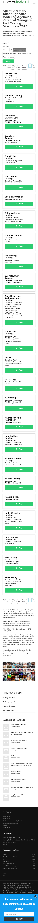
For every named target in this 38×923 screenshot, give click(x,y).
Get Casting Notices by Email (12, 821)
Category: (6, 50)
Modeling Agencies (9, 53)
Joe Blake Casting (14, 197)
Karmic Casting (12, 479)
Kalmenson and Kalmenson (13, 419)
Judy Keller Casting (10, 332)
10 (13, 602)
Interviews (6, 861)
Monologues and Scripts (11, 857)
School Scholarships (9, 842)
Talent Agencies (8, 57)
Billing (4, 873)
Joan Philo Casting (10, 157)
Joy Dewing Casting (11, 256)
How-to (5, 859)
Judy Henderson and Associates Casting (13, 298)
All (11, 50)
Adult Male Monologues (10, 866)
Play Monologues (8, 863)
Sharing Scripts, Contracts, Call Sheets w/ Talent (19, 840)
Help (4, 876)
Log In (5, 844)
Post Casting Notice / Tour (11, 837)
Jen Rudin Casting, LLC (11, 117)
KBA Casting (11, 557)
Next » (24, 67)
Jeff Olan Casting (13, 95)
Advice (5, 825)
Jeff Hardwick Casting (12, 74)
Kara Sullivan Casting (11, 437)
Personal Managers (24, 53)
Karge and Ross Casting (13, 459)
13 (19, 602)
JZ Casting (10, 379)
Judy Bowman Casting (12, 277)
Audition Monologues (10, 868)
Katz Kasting (11, 537)
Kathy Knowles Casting (12, 514)
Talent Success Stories (10, 823)
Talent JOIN (6, 816)
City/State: (6, 46)
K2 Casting (10, 398)
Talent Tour (6, 818)
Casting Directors (20, 50)
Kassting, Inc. (12, 497)
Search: (5, 43)
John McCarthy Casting (12, 214)
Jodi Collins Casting (11, 177)
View (21, 86)
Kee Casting (11, 577)
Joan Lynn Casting (10, 137)
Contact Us (6, 828)
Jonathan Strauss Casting (13, 236)
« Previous (11, 65)
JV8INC (8, 357)
